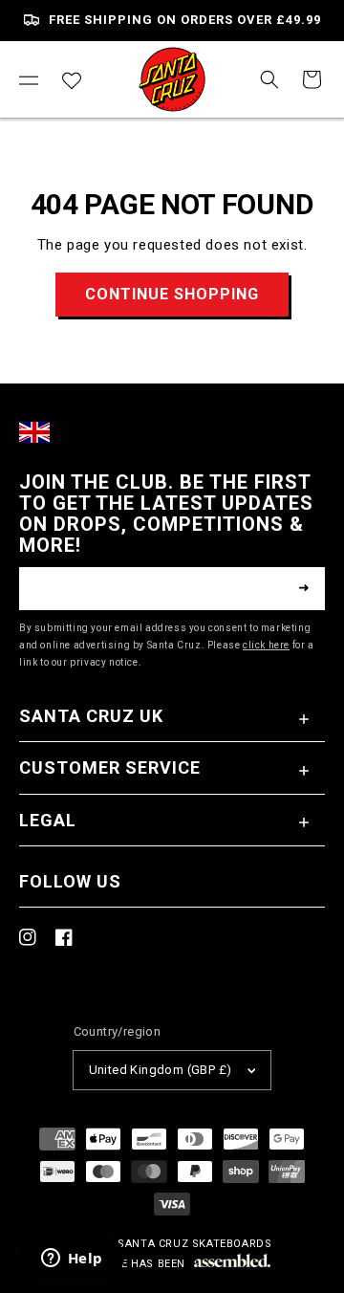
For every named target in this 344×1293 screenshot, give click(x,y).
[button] (29, 79)
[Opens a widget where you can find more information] (71, 1259)
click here (266, 645)
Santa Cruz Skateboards (194, 1244)
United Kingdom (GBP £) (160, 1070)
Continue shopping (172, 294)
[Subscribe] (304, 588)
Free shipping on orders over (185, 19)
